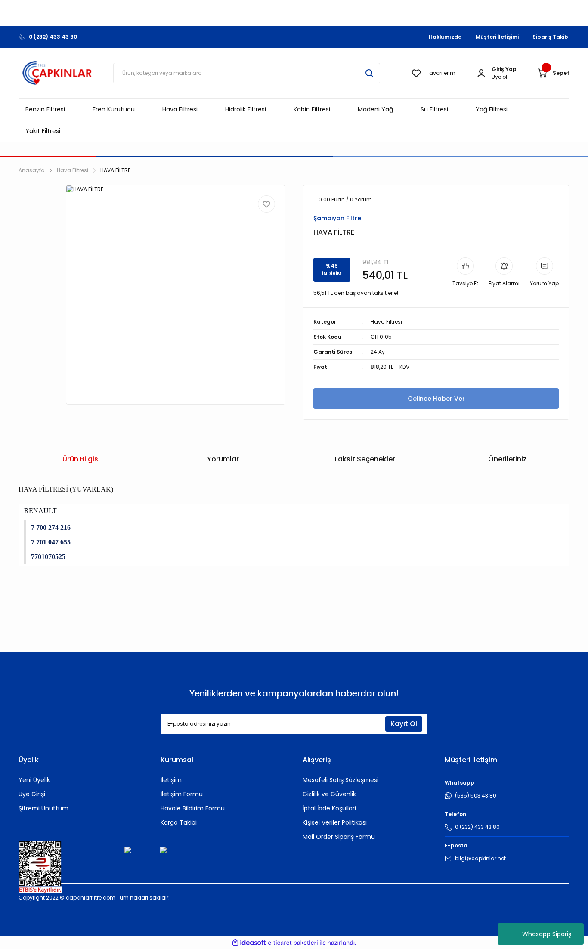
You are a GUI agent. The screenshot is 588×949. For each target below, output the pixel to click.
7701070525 (48, 556)
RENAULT (40, 510)
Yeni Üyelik (34, 780)
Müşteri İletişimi (497, 36)
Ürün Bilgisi (81, 459)
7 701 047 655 (51, 542)
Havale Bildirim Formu (193, 808)
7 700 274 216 (51, 527)
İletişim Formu (182, 794)
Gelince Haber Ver (436, 398)
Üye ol (499, 76)
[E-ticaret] (293, 942)
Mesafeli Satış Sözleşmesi (340, 780)
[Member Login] (481, 73)
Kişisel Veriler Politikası (335, 822)
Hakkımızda (445, 36)
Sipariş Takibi (550, 36)
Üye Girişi (32, 794)
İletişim (171, 780)
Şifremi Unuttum (43, 808)
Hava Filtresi (386, 321)
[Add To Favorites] (266, 204)
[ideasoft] (249, 943)
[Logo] (57, 73)
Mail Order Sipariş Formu (339, 836)
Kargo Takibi (179, 822)
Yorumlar (223, 459)
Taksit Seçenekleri (365, 459)
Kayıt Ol (403, 724)
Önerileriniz (507, 459)
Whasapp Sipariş (546, 934)
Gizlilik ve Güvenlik (329, 794)
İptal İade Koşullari (329, 808)
